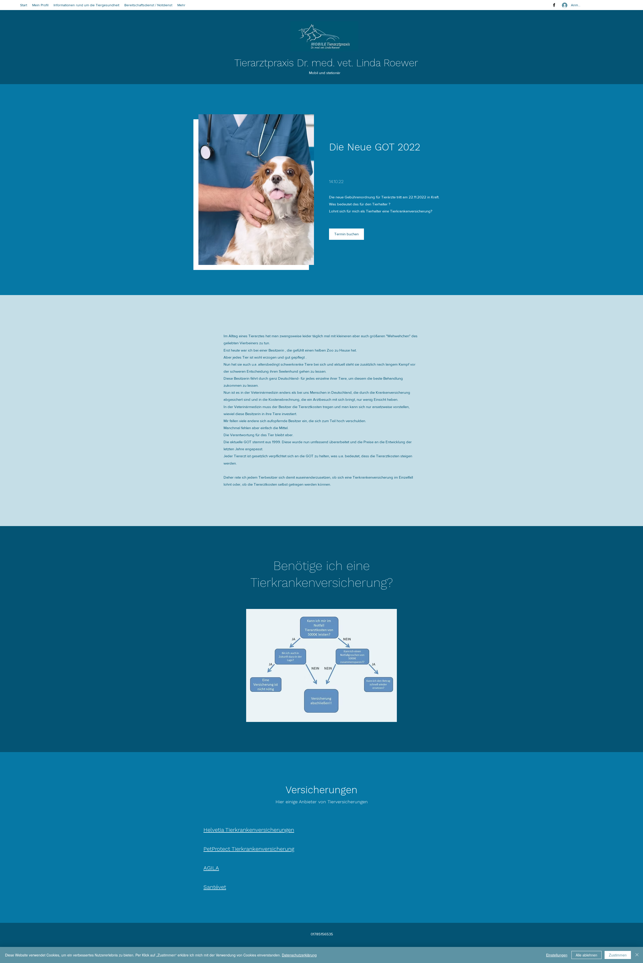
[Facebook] (554, 5)
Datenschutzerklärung (299, 954)
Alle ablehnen (586, 954)
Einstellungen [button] (556, 954)
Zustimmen (618, 954)
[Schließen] (637, 955)
